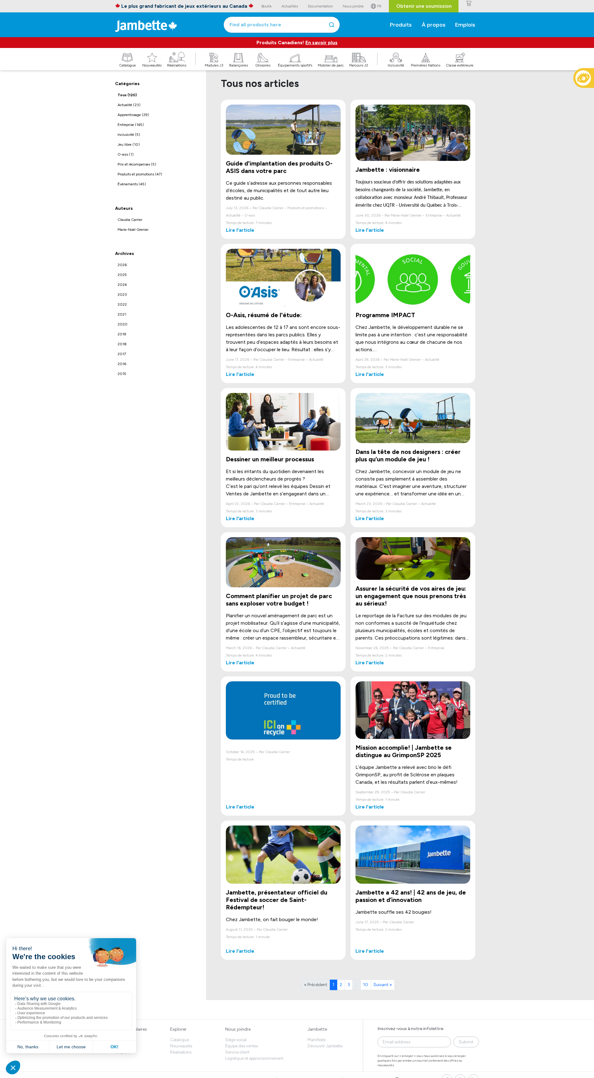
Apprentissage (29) (133, 115)
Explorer (178, 1029)
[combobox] (282, 25)
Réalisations (181, 1052)
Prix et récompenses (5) (137, 164)
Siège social (236, 1039)
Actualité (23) (129, 105)
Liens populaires (131, 1029)
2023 (122, 294)
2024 (122, 284)
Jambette (317, 1029)
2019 (122, 334)
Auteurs (124, 208)
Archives (124, 253)
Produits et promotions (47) (140, 174)
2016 (122, 364)
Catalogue (179, 1039)
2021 (122, 314)
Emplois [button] (465, 24)
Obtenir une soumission (424, 6)
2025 (122, 275)
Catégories (127, 83)
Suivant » (382, 984)
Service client (237, 1052)
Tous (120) (127, 95)
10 (365, 984)
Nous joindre (238, 1029)
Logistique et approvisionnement (254, 1058)
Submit (466, 1042)
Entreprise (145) (131, 125)
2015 (122, 374)
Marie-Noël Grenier (133, 229)
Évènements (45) (132, 184)
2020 (122, 324)
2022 (122, 304)
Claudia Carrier (130, 220)
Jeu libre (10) (129, 144)
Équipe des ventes (241, 1046)
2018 (122, 344)
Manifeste (316, 1039)
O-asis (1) (126, 154)
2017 (122, 354)
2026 (122, 265)
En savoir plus (321, 42)
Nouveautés (181, 1046)
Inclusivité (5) (129, 134)
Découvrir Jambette (325, 1046)
